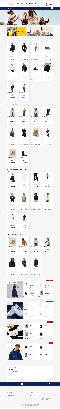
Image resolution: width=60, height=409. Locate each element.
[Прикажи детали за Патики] (47, 46)
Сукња (36, 139)
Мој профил (32, 390)
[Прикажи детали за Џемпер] (24, 46)
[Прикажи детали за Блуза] (12, 176)
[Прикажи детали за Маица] (12, 67)
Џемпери (10, 323)
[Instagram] (49, 383)
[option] (30, 17)
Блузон (24, 204)
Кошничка (31, 393)
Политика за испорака (10, 395)
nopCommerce (35, 405)
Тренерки (47, 74)
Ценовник (10, 369)
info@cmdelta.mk (21, 390)
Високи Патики (35, 74)
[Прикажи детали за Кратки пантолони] (12, 217)
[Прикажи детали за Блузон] (24, 197)
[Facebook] (47, 383)
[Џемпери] (15, 331)
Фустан (24, 139)
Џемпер (24, 54)
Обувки (10, 352)
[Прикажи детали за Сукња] (35, 132)
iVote (28, 405)
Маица (12, 74)
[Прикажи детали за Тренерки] (47, 67)
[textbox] (28, 8)
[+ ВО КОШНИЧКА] (34, 287)
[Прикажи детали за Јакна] (12, 46)
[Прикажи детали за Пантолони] (12, 87)
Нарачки (31, 392)
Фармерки (35, 54)
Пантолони (12, 95)
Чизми (48, 119)
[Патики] (15, 310)
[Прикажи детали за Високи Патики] (35, 67)
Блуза (12, 184)
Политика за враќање (10, 393)
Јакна (12, 54)
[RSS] (52, 383)
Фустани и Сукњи (12, 282)
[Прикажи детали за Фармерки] (35, 46)
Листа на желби (32, 395)
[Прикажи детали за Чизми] (47, 111)
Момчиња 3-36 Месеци (11, 347)
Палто (12, 139)
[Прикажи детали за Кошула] (35, 111)
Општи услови (9, 392)
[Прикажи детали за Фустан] (24, 132)
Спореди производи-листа (34, 396)
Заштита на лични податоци (11, 396)
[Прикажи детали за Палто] (12, 132)
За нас (8, 390)
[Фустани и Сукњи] (15, 289)
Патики (47, 54)
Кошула (36, 119)
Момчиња (10, 344)
